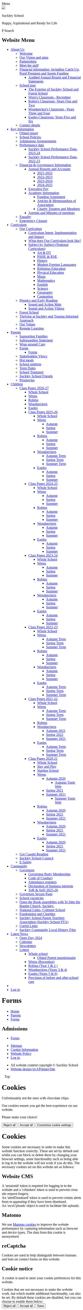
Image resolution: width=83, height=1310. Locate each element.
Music (41, 276)
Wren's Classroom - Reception (49, 97)
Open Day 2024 (30, 938)
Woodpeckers (37, 404)
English (42, 284)
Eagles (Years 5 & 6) (42, 974)
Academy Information (43, 193)
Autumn (52, 424)
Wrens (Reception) (41, 962)
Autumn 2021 (56, 731)
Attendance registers (42, 882)
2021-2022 (44, 173)
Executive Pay (38, 189)
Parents (16, 332)
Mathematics (46, 280)
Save (40, 1306)
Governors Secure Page (35, 894)
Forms (23, 348)
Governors (26, 870)
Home (15, 1011)
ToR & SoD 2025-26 (43, 890)
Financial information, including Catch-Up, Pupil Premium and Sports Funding (49, 71)
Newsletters (27, 946)
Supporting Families (33, 336)
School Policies (30, 137)
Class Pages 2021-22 (43, 699)
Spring (50, 428)
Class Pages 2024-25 (43, 484)
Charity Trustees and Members (58, 209)
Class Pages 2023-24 (43, 555)
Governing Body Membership (49, 874)
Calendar (25, 942)
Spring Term (55, 460)
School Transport (31, 372)
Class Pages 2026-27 (34, 388)
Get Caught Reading (33, 854)
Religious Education (51, 268)
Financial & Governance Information (45, 165)
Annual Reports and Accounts (49, 169)
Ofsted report (28, 133)
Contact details (29, 125)
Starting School (48, 770)
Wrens (32, 396)
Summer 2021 (56, 739)
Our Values (27, 324)
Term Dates (27, 368)
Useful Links (28, 926)
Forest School (29, 312)
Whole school (38, 954)
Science (42, 288)
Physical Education (50, 272)
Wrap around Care (32, 344)
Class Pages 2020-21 (43, 758)
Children (17, 384)
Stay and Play (46, 766)
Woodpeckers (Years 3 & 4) (47, 970)
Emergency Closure (33, 221)
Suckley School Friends (36, 376)
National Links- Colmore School (42, 910)
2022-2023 (44, 177)
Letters (24, 950)
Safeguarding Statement (36, 340)
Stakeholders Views (33, 356)
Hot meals (26, 360)
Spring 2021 (54, 790)
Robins (33, 400)
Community (19, 866)
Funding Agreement (51, 197)
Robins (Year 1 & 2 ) (43, 966)
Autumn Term (56, 456)
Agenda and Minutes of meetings (51, 213)
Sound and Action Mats (44, 304)
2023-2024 (44, 181)
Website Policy (21, 1053)
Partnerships (28, 61)
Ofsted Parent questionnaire (56, 958)
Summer (52, 432)
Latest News (19, 934)
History (42, 260)
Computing (45, 296)
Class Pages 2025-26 (43, 412)
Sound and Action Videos (46, 308)
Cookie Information (24, 1049)
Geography (45, 292)
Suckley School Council (36, 858)
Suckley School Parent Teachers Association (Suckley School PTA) (43, 920)
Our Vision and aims (33, 57)
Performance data (31, 145)
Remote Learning (31, 328)
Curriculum (19, 225)
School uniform (30, 364)
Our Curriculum (30, 229)
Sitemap (16, 1046)
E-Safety (25, 862)
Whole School (38, 392)
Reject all (9, 1125)
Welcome (26, 53)
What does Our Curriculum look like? (54, 241)
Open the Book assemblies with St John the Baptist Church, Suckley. (49, 904)
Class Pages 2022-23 (43, 627)
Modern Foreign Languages (56, 264)
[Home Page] (3, 8)
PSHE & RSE (47, 257)
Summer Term (56, 464)
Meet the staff (29, 65)
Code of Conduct (40, 878)
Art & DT (44, 253)
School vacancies (31, 898)
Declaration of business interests (50, 886)
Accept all (26, 1125)
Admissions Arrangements (37, 141)
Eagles (33, 408)
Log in (15, 990)
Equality (25, 217)
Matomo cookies (24, 1224)
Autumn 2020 (56, 778)
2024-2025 (44, 185)
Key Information (22, 129)
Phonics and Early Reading (38, 300)
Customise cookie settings (54, 1125)
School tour (27, 85)
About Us (17, 49)
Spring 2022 (54, 735)
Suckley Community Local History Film (47, 930)
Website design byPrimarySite (33, 1069)
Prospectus (27, 380)
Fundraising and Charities (37, 914)
